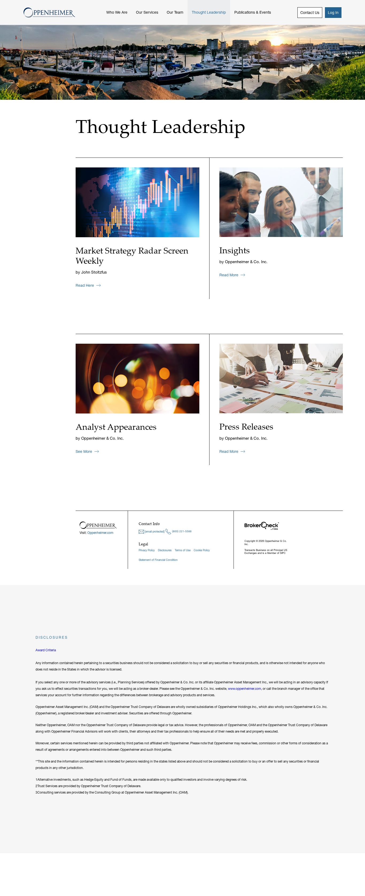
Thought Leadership (209, 12)
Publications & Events (252, 12)
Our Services (147, 12)
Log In (333, 12)
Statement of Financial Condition (158, 560)
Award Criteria (46, 650)
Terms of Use (183, 550)
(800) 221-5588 (181, 531)
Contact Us (309, 12)
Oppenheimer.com (100, 533)
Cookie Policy (202, 550)
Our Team (175, 12)
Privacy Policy (147, 550)
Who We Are (116, 12)
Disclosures (165, 550)
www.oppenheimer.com (244, 689)
